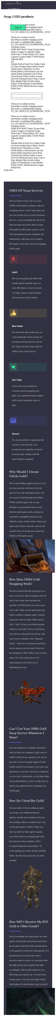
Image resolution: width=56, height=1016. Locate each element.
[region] (28, 508)
